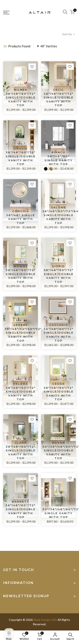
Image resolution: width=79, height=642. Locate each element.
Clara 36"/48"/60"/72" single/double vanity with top (21, 450)
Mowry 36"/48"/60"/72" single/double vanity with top (21, 274)
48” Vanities (48, 46)
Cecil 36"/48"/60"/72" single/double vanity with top (59, 97)
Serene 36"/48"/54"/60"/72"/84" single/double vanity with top (27, 332)
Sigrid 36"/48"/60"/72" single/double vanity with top (59, 274)
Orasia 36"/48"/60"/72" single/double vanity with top (21, 156)
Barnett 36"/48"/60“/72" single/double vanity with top (20, 509)
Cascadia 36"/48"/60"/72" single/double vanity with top (59, 332)
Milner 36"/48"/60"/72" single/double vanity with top (21, 97)
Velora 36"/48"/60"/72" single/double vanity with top (21, 391)
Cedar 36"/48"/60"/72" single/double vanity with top (59, 391)
